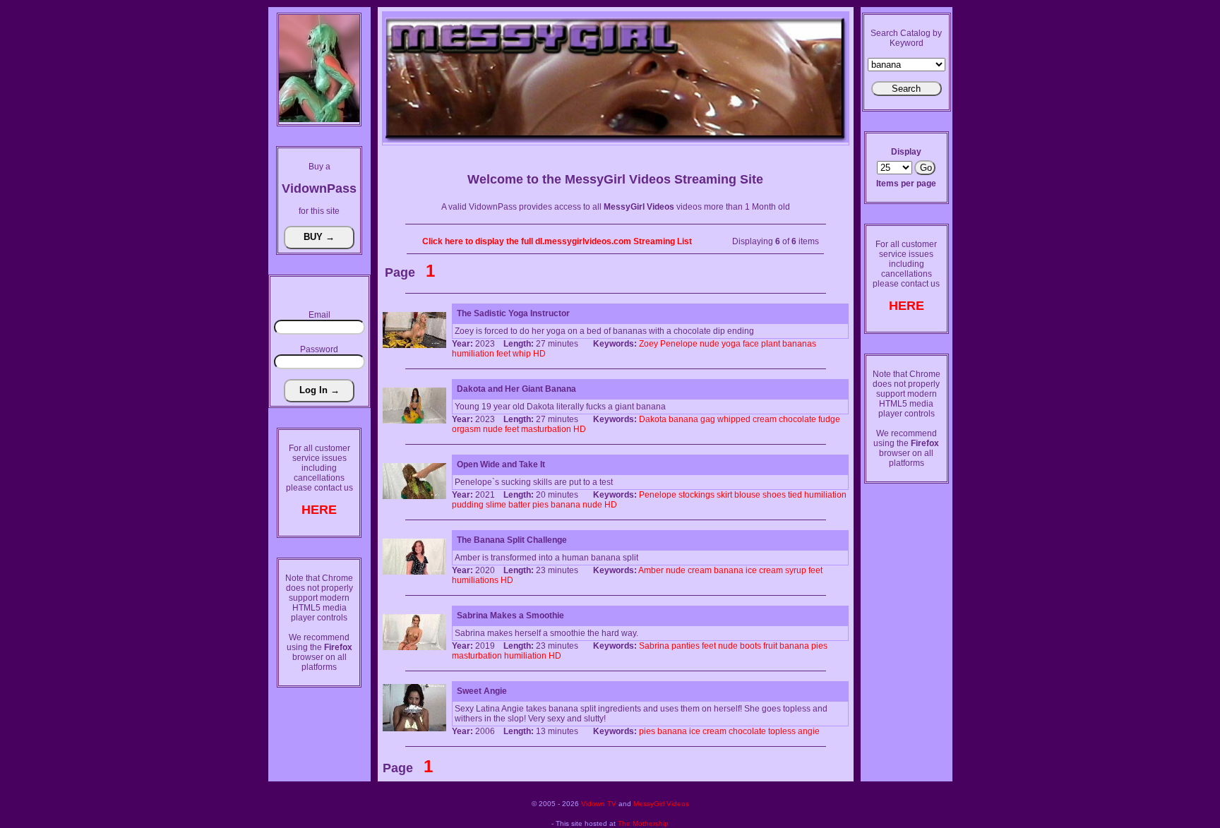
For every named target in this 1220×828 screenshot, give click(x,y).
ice (751, 570)
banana (683, 419)
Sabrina (654, 646)
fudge (829, 419)
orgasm (466, 429)
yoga (731, 344)
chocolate (797, 419)
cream (765, 419)
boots (750, 646)
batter (519, 505)
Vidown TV (598, 804)
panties (685, 646)
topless (782, 731)
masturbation (546, 429)
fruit (770, 646)
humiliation (473, 354)
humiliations (475, 580)
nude (709, 344)
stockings (696, 495)
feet (503, 354)
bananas (799, 344)
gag (707, 419)
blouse (747, 495)
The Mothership (643, 823)
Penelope (679, 344)
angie (809, 731)
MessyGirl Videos (661, 804)
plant (770, 344)
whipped (733, 419)
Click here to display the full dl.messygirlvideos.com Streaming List (557, 241)
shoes (774, 495)
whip (522, 354)
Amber (651, 570)
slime (496, 505)
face (751, 344)
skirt (724, 495)
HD (539, 354)
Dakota (652, 419)
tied (795, 495)
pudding (468, 505)
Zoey (648, 344)
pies (540, 505)
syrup (795, 570)
